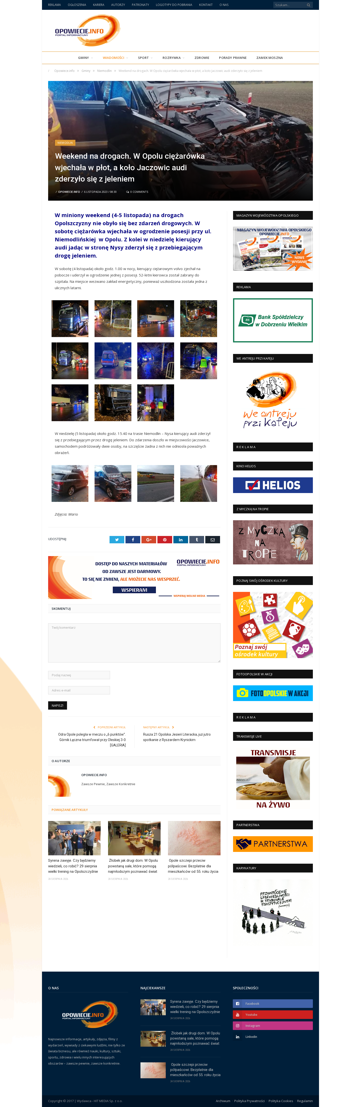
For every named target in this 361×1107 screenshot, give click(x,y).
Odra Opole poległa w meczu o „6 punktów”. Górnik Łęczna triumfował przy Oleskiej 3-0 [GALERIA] (92, 739)
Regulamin (305, 1101)
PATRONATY (140, 5)
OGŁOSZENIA (77, 5)
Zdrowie (201, 57)
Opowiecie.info (69, 192)
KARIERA (98, 5)
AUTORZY (118, 5)
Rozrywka (172, 57)
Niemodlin (65, 142)
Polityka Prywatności (249, 1101)
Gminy (83, 57)
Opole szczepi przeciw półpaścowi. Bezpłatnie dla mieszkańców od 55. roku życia (193, 866)
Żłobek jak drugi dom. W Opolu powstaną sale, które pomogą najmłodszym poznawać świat (133, 866)
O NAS (224, 5)
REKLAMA (54, 5)
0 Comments (139, 192)
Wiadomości (113, 57)
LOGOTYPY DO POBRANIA (174, 5)
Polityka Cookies (281, 1101)
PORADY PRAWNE (233, 57)
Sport (143, 57)
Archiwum (223, 1101)
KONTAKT (206, 5)
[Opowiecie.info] (85, 29)
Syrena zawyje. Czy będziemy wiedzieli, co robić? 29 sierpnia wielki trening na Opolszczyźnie (73, 866)
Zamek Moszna (269, 57)
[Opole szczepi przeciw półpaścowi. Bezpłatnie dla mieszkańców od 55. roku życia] (194, 838)
